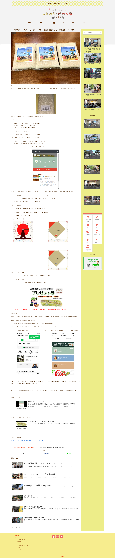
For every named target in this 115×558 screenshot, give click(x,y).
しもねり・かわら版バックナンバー (22, 545)
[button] (100, 33)
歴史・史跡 (34, 447)
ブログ (29, 447)
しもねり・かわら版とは (20, 539)
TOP (15, 537)
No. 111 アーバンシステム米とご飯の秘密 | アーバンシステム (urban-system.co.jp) (31, 441)
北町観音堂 (50, 447)
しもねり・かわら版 (16, 447)
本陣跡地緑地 (60, 447)
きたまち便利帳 (18, 541)
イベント (23, 447)
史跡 (55, 447)
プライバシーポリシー (19, 549)
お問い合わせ (17, 547)
